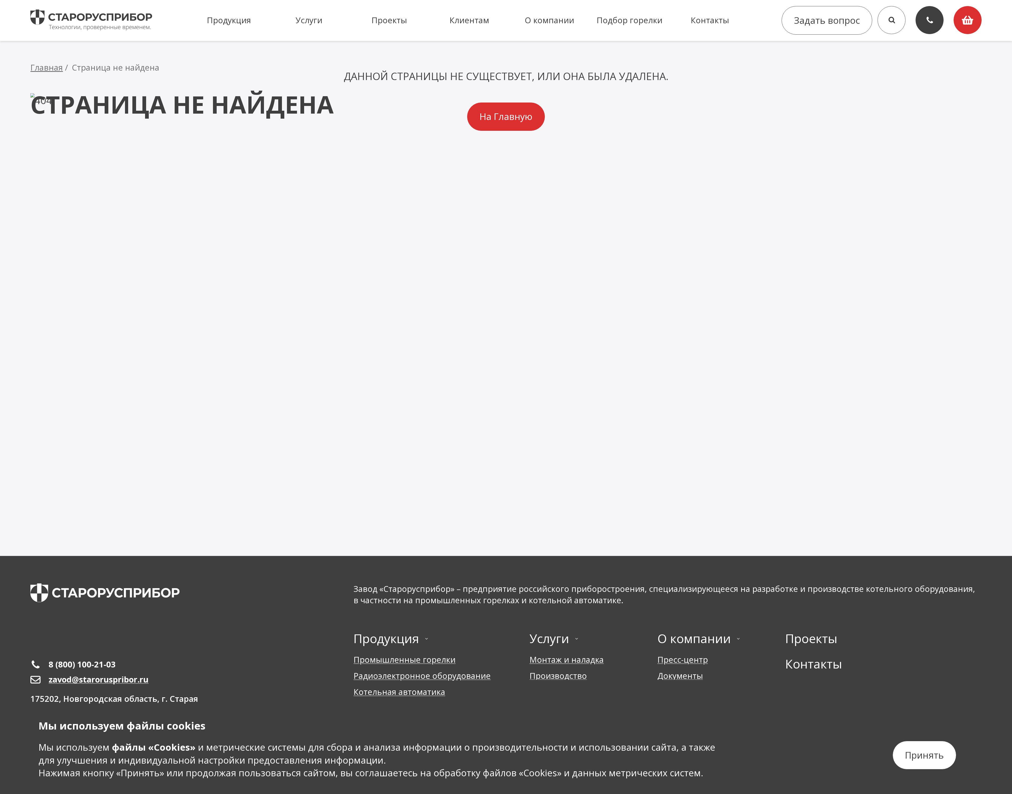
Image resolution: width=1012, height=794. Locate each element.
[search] (892, 20)
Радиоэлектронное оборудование (422, 676)
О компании (549, 20)
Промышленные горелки (405, 660)
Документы (680, 676)
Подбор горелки (629, 20)
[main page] (104, 592)
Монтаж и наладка (567, 660)
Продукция (229, 20)
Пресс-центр (682, 660)
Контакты (710, 20)
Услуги (309, 20)
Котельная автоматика (399, 692)
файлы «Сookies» (154, 747)
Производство (558, 676)
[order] (968, 20)
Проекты (389, 20)
